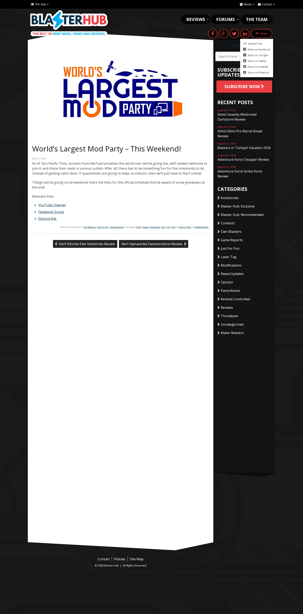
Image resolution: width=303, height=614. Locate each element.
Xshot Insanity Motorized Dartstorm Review (236, 115)
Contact (266, 4)
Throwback (229, 316)
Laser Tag (228, 257)
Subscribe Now (242, 86)
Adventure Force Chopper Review (243, 158)
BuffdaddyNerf (201, 227)
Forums (225, 19)
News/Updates (117, 227)
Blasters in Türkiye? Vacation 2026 (244, 146)
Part (173, 227)
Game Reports (232, 240)
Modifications (231, 265)
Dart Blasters (89, 227)
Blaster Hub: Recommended (242, 214)
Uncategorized (232, 324)
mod (163, 227)
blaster (145, 227)
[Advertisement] (120, 511)
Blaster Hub (69, 20)
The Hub (40, 4)
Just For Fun (103, 227)
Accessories (230, 198)
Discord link (47, 218)
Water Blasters (232, 333)
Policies (120, 559)
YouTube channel (52, 205)
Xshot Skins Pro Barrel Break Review (239, 132)
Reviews (195, 19)
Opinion (227, 282)
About (247, 4)
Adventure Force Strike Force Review (239, 172)
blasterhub (155, 227)
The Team (257, 19)
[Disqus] (120, 319)
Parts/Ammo (230, 290)
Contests (228, 223)
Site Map (136, 559)
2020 (138, 227)
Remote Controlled (235, 299)
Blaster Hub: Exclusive (238, 206)
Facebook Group (51, 212)
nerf (168, 227)
